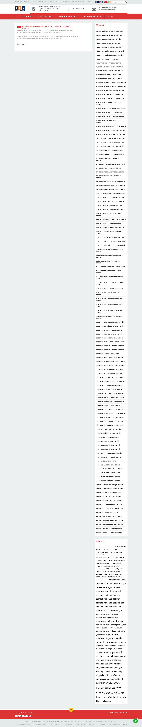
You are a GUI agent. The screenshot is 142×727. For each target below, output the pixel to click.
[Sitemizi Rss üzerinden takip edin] (109, 2)
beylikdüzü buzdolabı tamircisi (110, 576)
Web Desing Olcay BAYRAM (119, 712)
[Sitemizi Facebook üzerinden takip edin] (96, 2)
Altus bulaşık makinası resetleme (104, 547)
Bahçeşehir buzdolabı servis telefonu (107, 566)
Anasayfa (25, 28)
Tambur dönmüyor (117, 697)
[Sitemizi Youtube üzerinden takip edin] (105, 2)
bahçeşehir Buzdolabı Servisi (111, 563)
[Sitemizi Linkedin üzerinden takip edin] (102, 2)
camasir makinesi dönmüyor (109, 599)
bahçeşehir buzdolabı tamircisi (105, 569)
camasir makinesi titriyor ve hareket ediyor (108, 664)
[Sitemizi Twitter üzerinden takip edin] (98, 2)
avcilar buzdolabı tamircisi (110, 549)
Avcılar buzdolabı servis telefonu (110, 555)
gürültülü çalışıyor (110, 679)
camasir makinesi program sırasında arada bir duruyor (109, 638)
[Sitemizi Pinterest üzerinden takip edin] (107, 2)
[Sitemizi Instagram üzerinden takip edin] (100, 2)
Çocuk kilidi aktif (103, 701)
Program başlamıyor (105, 688)
